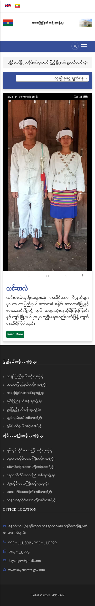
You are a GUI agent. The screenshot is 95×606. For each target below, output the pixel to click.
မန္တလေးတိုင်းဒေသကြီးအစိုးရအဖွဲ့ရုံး (31, 458)
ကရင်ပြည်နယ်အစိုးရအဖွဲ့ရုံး (25, 393)
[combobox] (52, 78)
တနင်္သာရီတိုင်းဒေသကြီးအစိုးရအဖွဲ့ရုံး (32, 500)
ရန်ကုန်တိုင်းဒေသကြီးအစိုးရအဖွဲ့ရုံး (30, 450)
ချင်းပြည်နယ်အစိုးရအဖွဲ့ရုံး (24, 401)
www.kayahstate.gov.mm (26, 570)
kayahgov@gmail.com (25, 560)
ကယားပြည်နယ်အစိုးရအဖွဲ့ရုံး (27, 384)
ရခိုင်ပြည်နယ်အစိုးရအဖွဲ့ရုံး (24, 418)
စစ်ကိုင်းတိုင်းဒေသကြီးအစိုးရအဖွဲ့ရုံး (31, 467)
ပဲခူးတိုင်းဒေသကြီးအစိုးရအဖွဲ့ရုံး (28, 483)
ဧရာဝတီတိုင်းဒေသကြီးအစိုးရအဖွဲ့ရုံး (31, 475)
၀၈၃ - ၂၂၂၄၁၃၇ (45, 542)
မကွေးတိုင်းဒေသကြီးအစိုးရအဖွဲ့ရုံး (29, 492)
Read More (15, 334)
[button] (47, 187)
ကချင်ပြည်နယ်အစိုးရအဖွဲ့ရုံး (26, 376)
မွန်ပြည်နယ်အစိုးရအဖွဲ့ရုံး (24, 409)
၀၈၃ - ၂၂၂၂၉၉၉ (20, 542)
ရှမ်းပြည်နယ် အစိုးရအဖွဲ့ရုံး (25, 426)
